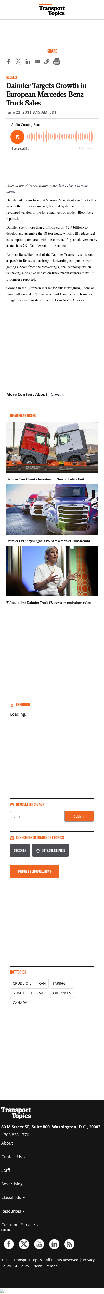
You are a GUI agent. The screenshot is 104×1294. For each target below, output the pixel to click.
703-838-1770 (16, 1135)
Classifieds (11, 1197)
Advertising (12, 1184)
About (7, 1143)
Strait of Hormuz (29, 993)
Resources (11, 1211)
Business (11, 78)
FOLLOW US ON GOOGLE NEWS (34, 871)
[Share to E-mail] (37, 62)
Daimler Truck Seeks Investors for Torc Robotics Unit (45, 479)
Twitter (24, 1244)
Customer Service (18, 1224)
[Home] (52, 10)
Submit (79, 816)
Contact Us (12, 1156)
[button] (47, 62)
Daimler (58, 394)
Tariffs (59, 983)
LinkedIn (54, 1244)
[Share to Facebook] (8, 62)
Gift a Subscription (53, 850)
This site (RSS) (69, 1244)
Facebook (9, 1244)
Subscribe (20, 850)
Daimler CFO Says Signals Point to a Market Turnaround (48, 540)
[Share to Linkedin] (28, 62)
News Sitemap (45, 1266)
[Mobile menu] (6, 7)
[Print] (56, 62)
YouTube (39, 1244)
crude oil (22, 983)
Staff (5, 1170)
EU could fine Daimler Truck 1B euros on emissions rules (48, 602)
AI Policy (22, 1266)
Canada (20, 1002)
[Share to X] (18, 62)
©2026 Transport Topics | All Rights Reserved (40, 1259)
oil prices (62, 993)
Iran (42, 983)
